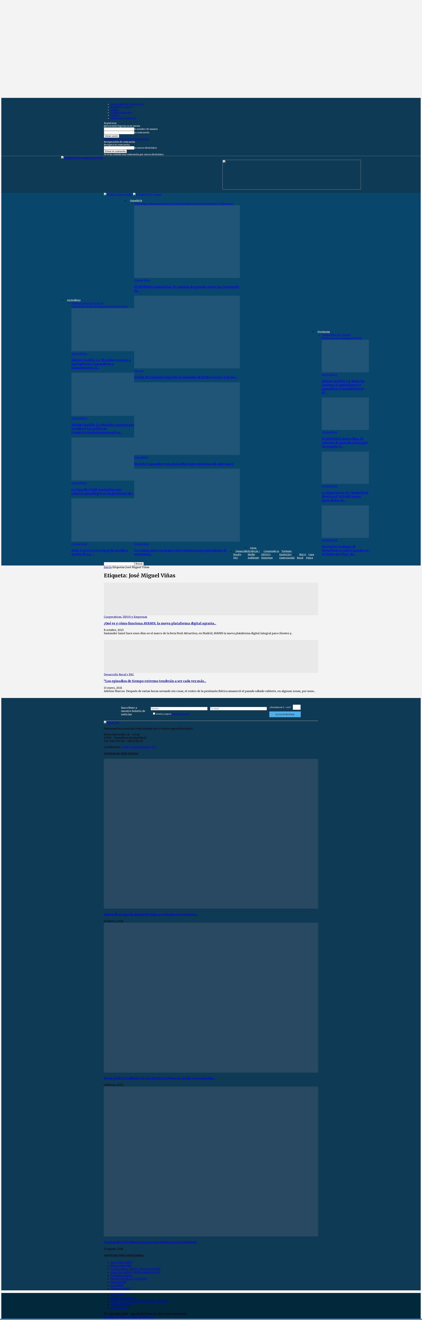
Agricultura (73, 300)
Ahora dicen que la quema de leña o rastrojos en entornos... (151, 914)
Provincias (323, 331)
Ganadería (136, 200)
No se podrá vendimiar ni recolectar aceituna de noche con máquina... (159, 1078)
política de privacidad (180, 714)
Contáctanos (118, 1307)
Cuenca (332, 338)
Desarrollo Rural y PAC (240, 554)
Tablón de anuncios (121, 112)
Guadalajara (345, 338)
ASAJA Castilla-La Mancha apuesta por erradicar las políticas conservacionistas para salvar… (102, 428)
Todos (75, 303)
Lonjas (114, 109)
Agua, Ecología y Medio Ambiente (254, 552)
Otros (114, 306)
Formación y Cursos (121, 107)
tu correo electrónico (145, 147)
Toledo (357, 338)
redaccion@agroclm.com (138, 747)
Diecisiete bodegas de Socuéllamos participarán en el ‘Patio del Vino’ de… (345, 550)
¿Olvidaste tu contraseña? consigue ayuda (126, 139)
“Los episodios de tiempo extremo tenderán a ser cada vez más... (155, 681)
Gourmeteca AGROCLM (123, 118)
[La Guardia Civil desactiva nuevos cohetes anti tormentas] (211, 1235)
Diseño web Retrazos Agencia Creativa (129, 1317)
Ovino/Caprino (203, 203)
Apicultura (149, 203)
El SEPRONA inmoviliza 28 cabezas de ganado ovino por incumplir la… (345, 442)
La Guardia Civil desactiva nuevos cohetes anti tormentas (150, 1242)
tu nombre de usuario (146, 129)
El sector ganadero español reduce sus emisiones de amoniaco (184, 464)
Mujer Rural (301, 556)
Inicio (108, 567)
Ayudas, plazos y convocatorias (127, 104)
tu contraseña (141, 132)
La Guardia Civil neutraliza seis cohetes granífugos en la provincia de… (102, 491)
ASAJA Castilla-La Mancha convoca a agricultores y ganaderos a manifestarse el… (101, 364)
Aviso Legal (118, 1294)
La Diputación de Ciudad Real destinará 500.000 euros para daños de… (345, 496)
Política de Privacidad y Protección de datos (139, 1301)
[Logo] (118, 194)
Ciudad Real (79, 544)
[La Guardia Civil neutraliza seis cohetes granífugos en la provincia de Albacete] (102, 479)
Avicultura (163, 203)
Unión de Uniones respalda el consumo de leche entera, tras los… (186, 377)
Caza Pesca (310, 556)
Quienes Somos (120, 1304)
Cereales (85, 303)
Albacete (335, 334)
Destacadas (141, 544)
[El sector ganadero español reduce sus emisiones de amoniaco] (187, 454)
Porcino (218, 203)
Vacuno (228, 203)
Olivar (107, 306)
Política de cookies (123, 1298)
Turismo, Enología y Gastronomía (287, 554)
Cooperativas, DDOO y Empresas (270, 554)
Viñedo (123, 306)
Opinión (114, 115)
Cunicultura (178, 203)
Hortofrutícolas (92, 306)
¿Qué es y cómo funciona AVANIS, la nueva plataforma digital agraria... (160, 623)
